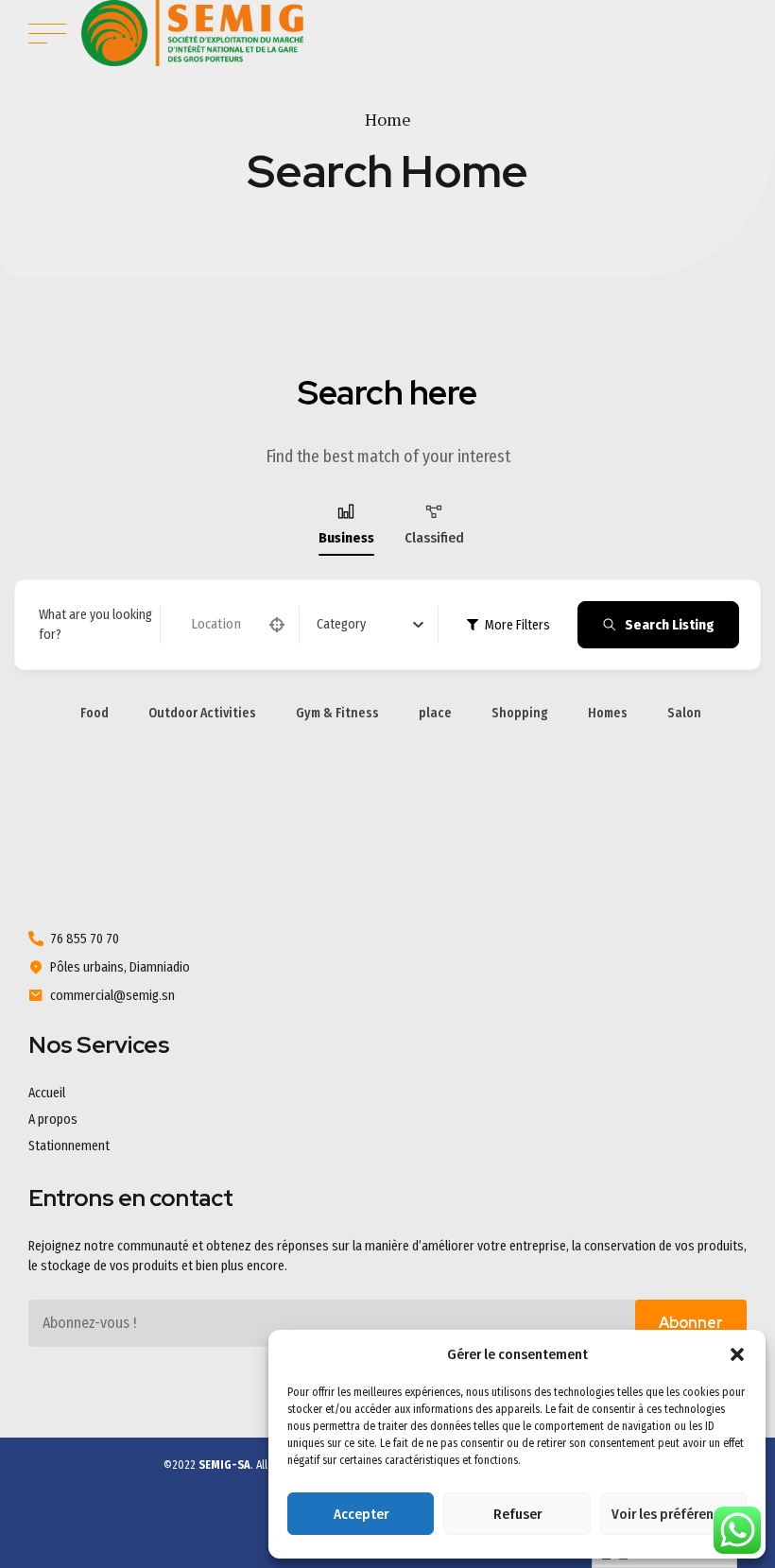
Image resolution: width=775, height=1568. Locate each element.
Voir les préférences (672, 1514)
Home (388, 119)
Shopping (519, 713)
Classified (434, 537)
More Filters (517, 625)
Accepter (361, 1514)
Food (94, 713)
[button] (737, 1354)
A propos (53, 1119)
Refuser (517, 1514)
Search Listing (670, 624)
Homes (608, 713)
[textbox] (341, 625)
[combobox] (370, 625)
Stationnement (69, 1146)
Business (346, 537)
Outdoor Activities (202, 713)
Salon (684, 713)
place (435, 713)
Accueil (46, 1093)
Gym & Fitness (337, 713)
